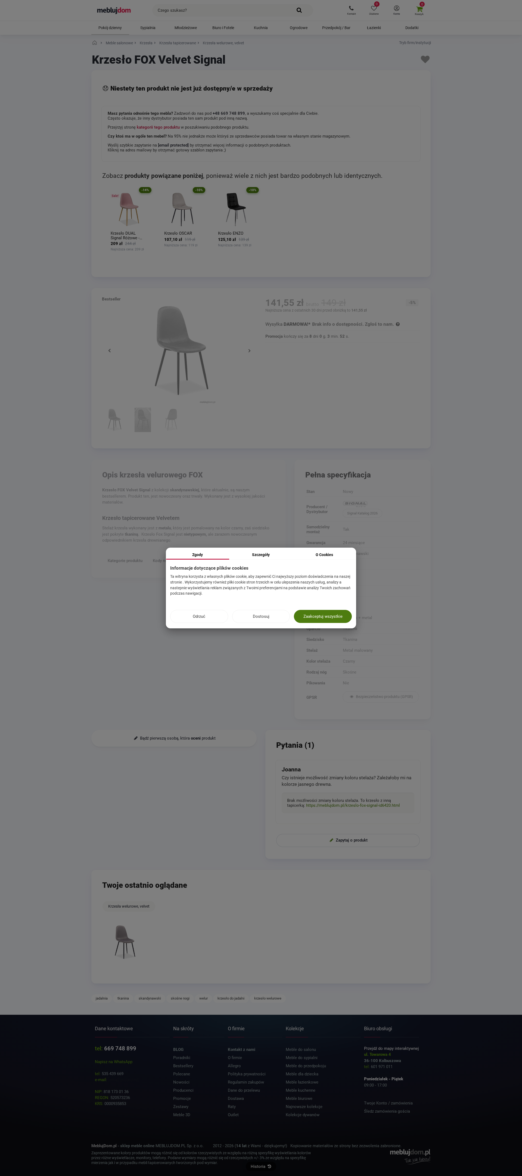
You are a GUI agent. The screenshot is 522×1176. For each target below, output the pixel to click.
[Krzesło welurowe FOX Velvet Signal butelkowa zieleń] (142, 420)
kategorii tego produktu (158, 127)
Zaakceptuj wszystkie (323, 616)
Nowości (181, 1082)
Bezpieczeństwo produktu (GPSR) (384, 696)
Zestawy (180, 1106)
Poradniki (181, 1057)
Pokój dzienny (110, 28)
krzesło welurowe (267, 998)
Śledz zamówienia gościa (387, 1111)
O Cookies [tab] (324, 555)
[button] (351, 10)
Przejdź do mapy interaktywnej (391, 1048)
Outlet (233, 1114)
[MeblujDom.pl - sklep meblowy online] (114, 10)
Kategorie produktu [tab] (125, 560)
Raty (232, 1106)
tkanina (123, 998)
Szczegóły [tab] (261, 555)
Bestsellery (183, 1065)
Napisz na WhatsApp (113, 1061)
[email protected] (123, 1079)
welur (203, 998)
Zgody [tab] (197, 555)
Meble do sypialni (302, 1057)
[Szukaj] (299, 10)
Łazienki (374, 28)
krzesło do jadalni (230, 998)
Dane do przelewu (244, 1090)
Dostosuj (261, 616)
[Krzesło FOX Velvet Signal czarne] (171, 420)
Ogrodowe (298, 28)
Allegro (234, 1065)
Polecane (181, 1074)
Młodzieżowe (186, 28)
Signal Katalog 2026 (362, 513)
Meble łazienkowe (302, 1082)
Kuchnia (261, 28)
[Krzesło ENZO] (236, 209)
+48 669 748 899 (229, 113)
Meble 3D (181, 1114)
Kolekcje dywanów (302, 1114)
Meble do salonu (301, 1049)
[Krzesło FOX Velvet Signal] (125, 942)
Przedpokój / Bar (336, 28)
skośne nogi (180, 998)
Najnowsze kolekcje (304, 1106)
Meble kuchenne (300, 1090)
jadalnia (102, 998)
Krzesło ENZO (230, 233)
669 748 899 (120, 1048)
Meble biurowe (299, 1098)
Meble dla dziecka (302, 1074)
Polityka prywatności (247, 1074)
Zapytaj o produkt (351, 840)
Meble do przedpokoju (306, 1065)
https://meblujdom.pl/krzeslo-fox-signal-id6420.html (353, 805)
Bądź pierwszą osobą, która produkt (177, 738)
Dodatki (411, 28)
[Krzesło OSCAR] (182, 209)
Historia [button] (258, 1166)
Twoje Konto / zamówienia (388, 1103)
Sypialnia (148, 28)
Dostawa (236, 1098)
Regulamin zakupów (246, 1082)
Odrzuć (199, 616)
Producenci (183, 1090)
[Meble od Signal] (381, 504)
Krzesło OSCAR (178, 233)
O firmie (235, 1057)
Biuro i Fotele (223, 28)
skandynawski (150, 998)
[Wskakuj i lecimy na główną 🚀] (95, 43)
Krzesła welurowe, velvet (129, 906)
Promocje (182, 1098)
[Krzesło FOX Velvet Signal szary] (114, 420)
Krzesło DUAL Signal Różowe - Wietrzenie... (125, 235)
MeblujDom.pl (104, 1145)
